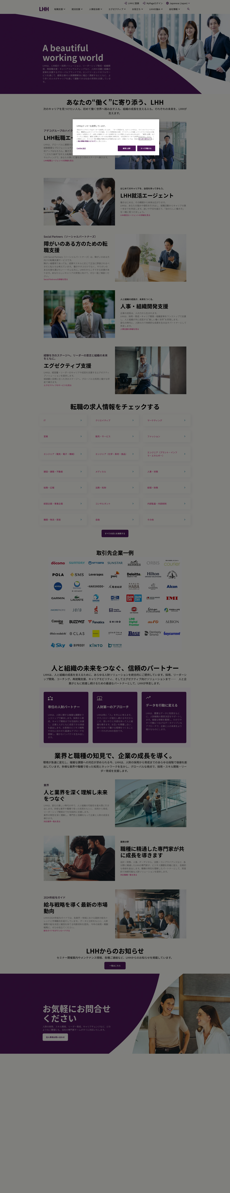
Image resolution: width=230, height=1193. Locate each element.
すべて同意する (146, 148)
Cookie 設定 (81, 148)
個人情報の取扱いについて (87, 141)
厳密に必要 (127, 148)
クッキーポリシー (145, 139)
